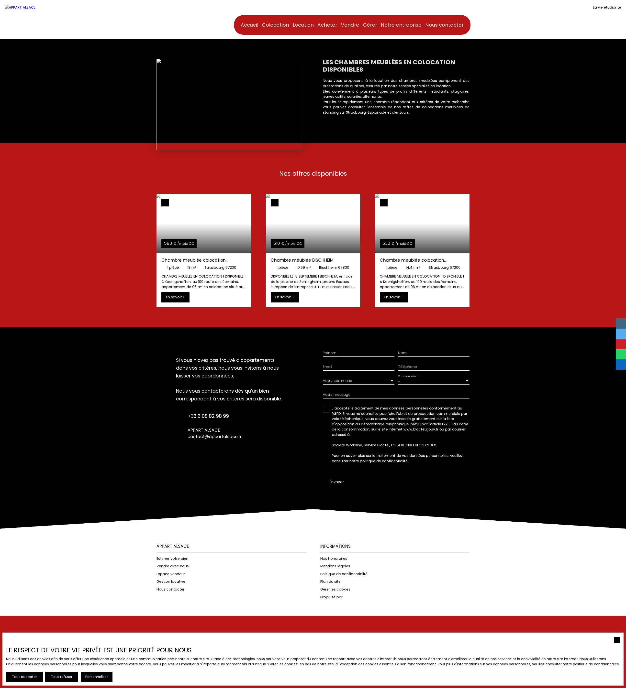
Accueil (249, 25)
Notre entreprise (401, 25)
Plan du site (330, 581)
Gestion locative (170, 581)
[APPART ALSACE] (39, 19)
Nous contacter (444, 25)
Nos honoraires (333, 558)
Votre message (336, 394)
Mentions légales (335, 566)
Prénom (329, 353)
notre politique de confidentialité (591, 664)
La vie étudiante (607, 7)
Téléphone (407, 367)
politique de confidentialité (384, 461)
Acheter (327, 25)
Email (327, 367)
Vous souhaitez (407, 376)
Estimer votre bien (172, 558)
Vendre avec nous (172, 566)
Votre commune (337, 380)
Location (303, 25)
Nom (402, 353)
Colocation (275, 25)
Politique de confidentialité (344, 573)
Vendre (350, 25)
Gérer (370, 25)
